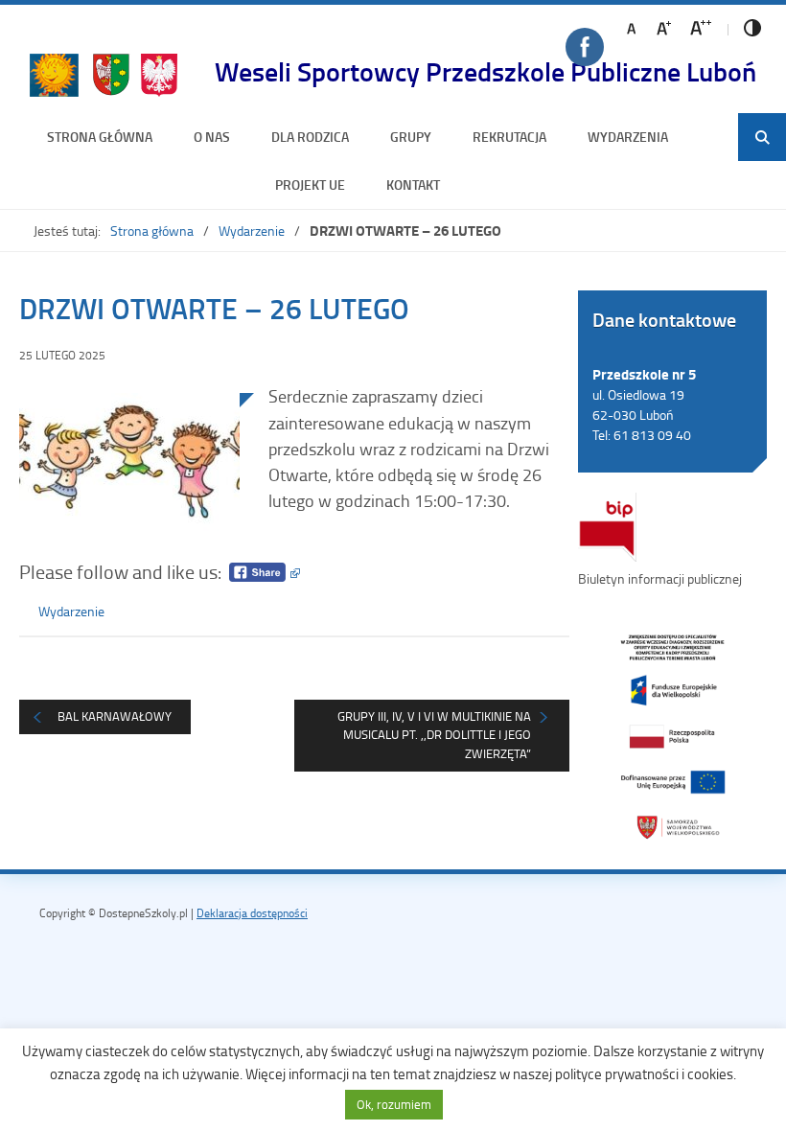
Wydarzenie (252, 230)
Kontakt (413, 184)
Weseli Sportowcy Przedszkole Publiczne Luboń (485, 71)
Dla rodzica (310, 136)
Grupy (410, 136)
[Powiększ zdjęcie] (129, 465)
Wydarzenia (628, 136)
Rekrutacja (509, 136)
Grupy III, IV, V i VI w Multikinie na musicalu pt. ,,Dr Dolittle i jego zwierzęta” (434, 734)
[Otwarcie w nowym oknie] (672, 735)
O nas (212, 136)
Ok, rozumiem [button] (394, 1104)
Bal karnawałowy (115, 716)
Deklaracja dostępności (252, 913)
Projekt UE (310, 184)
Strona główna (99, 136)
